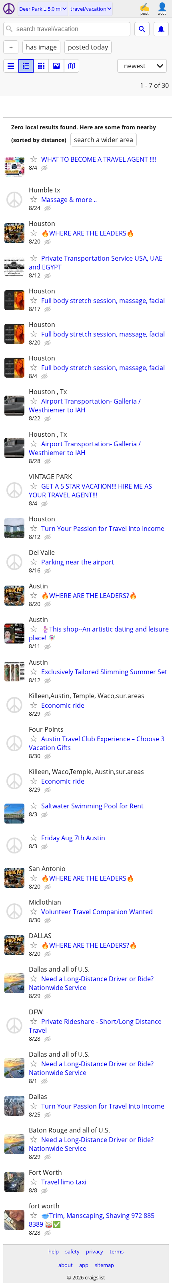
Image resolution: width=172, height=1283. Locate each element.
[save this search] (161, 29)
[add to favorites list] (33, 159)
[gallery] (56, 66)
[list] (10, 66)
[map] (71, 66)
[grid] (41, 66)
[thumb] (26, 66)
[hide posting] (45, 168)
